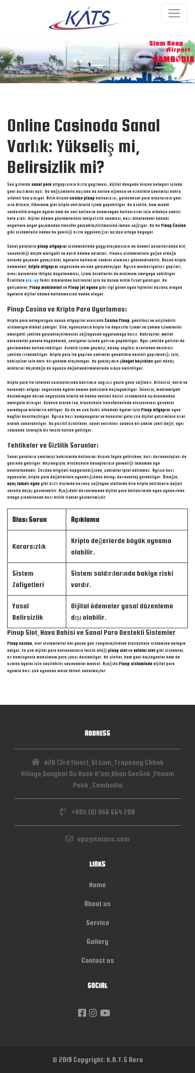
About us (97, 904)
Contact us (97, 960)
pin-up (32, 280)
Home (97, 885)
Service (97, 922)
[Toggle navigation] (174, 13)
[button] (14, 60)
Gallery (97, 941)
